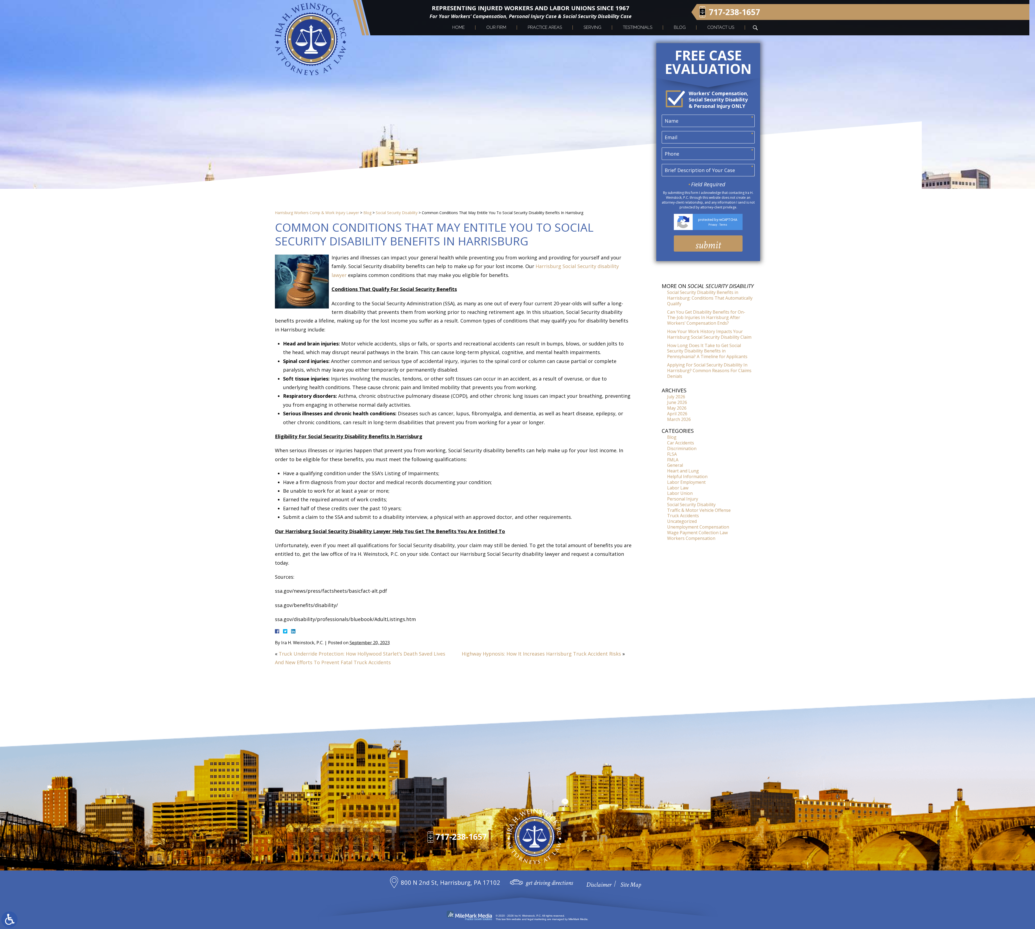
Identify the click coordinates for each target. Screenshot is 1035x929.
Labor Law (677, 488)
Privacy (712, 224)
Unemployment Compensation (698, 527)
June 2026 (677, 402)
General (675, 465)
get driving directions (549, 883)
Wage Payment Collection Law (697, 533)
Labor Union (680, 493)
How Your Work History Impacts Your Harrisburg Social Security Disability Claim (709, 334)
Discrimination (681, 448)
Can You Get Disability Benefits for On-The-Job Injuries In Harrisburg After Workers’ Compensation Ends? (706, 317)
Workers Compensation (691, 538)
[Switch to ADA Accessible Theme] (9, 919)
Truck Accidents (683, 516)
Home (458, 27)
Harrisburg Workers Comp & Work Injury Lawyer (317, 212)
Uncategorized (682, 521)
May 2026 (676, 408)
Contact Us (720, 27)
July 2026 (676, 397)
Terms (723, 224)
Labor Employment (686, 482)
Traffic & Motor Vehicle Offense (699, 510)
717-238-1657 (734, 12)
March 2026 (679, 419)
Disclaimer (598, 884)
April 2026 (677, 414)
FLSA (672, 454)
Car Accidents (680, 443)
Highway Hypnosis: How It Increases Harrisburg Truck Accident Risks (541, 653)
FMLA (672, 460)
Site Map (630, 884)
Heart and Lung (683, 471)
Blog (680, 27)
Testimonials (637, 27)
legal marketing (536, 919)
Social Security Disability (397, 212)
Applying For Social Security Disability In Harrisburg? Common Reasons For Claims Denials (709, 370)
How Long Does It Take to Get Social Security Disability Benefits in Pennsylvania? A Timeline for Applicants (707, 351)
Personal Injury (682, 499)
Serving (592, 27)
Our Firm (496, 27)
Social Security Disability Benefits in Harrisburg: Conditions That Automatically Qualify (710, 298)
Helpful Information (687, 476)
